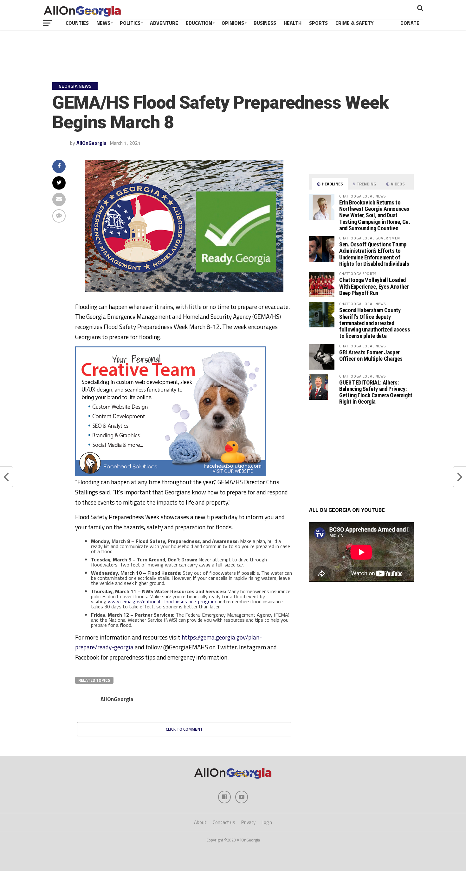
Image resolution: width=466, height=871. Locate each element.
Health (292, 23)
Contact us (224, 822)
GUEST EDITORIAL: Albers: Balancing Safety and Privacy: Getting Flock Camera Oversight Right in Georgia (375, 392)
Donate (409, 23)
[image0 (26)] (170, 474)
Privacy (248, 822)
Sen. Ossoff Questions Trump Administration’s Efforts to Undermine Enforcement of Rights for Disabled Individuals (374, 254)
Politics (130, 23)
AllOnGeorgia (91, 143)
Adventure (164, 23)
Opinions (233, 23)
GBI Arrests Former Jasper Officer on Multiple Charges (371, 355)
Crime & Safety (354, 23)
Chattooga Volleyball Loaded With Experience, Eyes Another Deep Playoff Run (374, 286)
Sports (318, 23)
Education (199, 23)
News (103, 23)
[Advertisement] (361, 456)
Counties (77, 23)
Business (265, 23)
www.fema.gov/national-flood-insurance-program (162, 601)
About (200, 822)
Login (267, 822)
